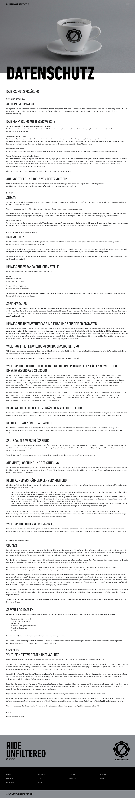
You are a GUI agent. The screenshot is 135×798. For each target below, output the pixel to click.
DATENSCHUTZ (73, 779)
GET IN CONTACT (10, 759)
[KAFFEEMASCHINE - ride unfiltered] (17, 4)
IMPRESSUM (72, 774)
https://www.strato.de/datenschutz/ (69, 209)
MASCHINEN (9, 779)
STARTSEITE (9, 774)
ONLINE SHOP (10, 783)
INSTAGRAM (103, 774)
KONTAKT (40, 783)
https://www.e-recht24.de (15, 716)
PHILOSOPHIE (41, 774)
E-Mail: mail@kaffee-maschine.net (17, 289)
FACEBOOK (103, 779)
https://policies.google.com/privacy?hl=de (87, 706)
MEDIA (39, 779)
